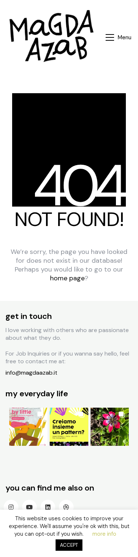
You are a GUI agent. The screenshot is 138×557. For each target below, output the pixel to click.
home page (67, 278)
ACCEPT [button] (69, 545)
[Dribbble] (66, 507)
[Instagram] (11, 507)
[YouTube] (29, 507)
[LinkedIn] (47, 507)
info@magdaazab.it (31, 372)
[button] (119, 37)
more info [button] (104, 534)
